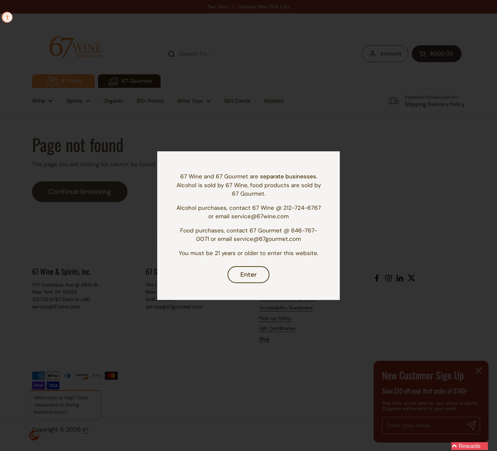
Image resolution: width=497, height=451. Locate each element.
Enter (248, 274)
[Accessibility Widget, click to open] (7, 17)
